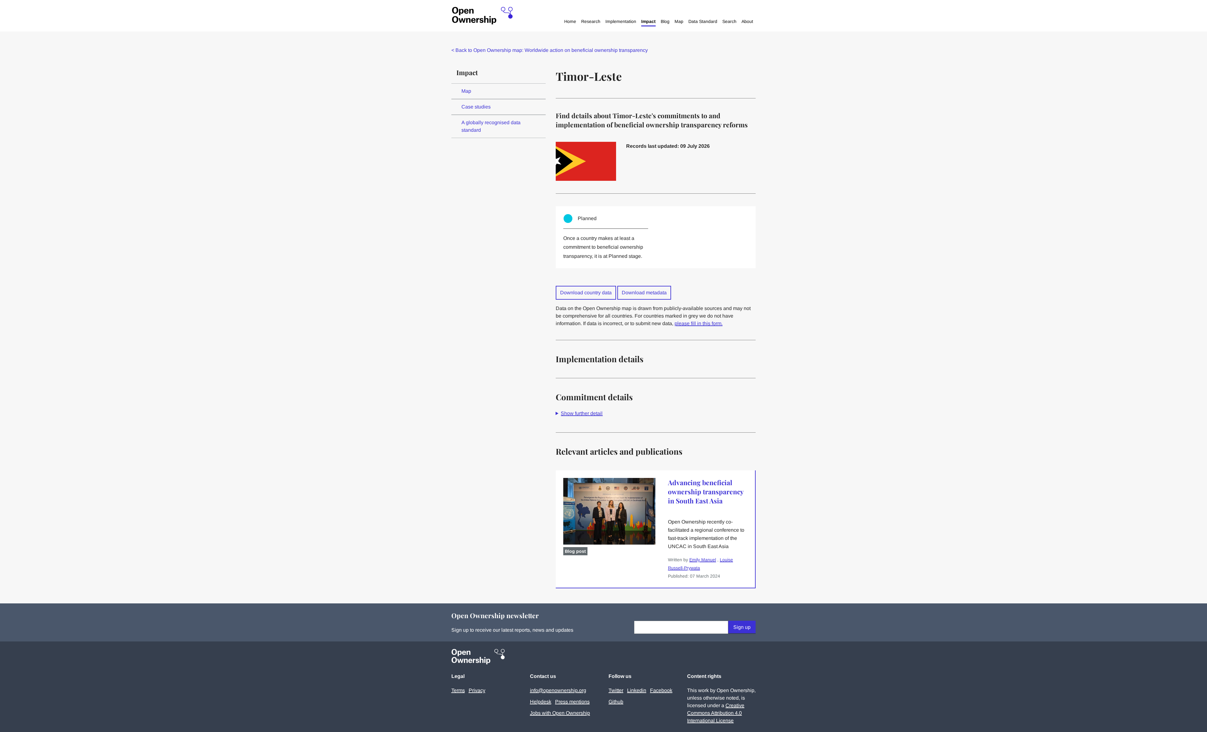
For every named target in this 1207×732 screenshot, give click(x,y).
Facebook (661, 690)
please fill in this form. (699, 323)
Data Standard (702, 21)
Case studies (476, 106)
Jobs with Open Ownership (560, 713)
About (747, 21)
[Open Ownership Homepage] (482, 16)
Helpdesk (540, 701)
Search (729, 21)
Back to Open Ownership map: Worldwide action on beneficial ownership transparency (549, 50)
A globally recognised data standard (491, 126)
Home (570, 21)
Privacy (477, 690)
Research (590, 21)
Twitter (616, 690)
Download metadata (644, 292)
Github (616, 701)
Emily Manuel (702, 559)
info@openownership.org (558, 690)
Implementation (620, 21)
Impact (648, 21)
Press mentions (572, 701)
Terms (458, 690)
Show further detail (582, 413)
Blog (665, 21)
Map (679, 21)
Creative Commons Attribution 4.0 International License (715, 713)
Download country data (586, 292)
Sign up (742, 627)
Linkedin (636, 690)
